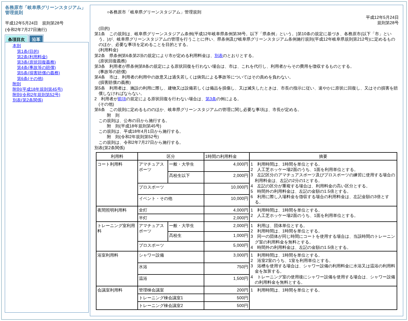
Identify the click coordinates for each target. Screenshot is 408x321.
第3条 (210, 98)
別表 (218, 55)
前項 (122, 98)
